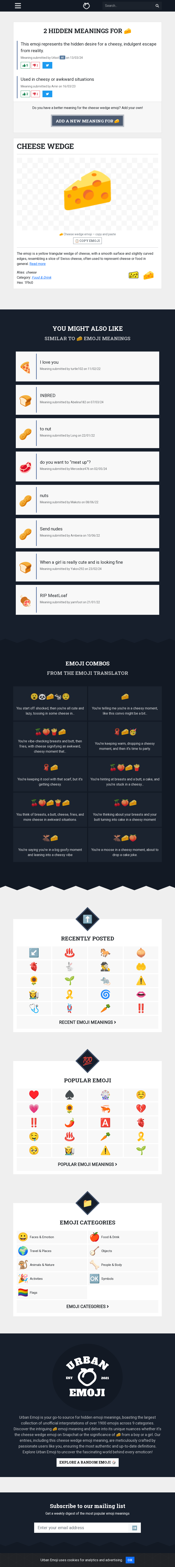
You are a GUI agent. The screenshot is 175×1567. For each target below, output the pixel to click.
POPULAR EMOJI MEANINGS (86, 1164)
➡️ (134, 1527)
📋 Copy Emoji (87, 241)
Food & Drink (41, 277)
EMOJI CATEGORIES (86, 1306)
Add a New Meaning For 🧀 (87, 121)
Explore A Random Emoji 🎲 (87, 1462)
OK (130, 1560)
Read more (37, 264)
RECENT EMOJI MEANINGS (86, 1022)
